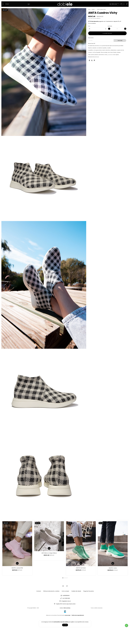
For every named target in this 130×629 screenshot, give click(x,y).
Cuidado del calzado (76, 591)
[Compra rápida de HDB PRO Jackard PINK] (17, 563)
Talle (89, 26)
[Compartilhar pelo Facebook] (89, 60)
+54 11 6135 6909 (66, 598)
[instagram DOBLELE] (63, 586)
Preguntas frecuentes (88, 591)
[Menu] (3, 4)
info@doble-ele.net (66, 601)
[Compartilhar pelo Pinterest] (94, 60)
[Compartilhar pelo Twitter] (92, 60)
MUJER (93, 9)
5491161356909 (66, 595)
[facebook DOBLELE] (67, 586)
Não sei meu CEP (91, 43)
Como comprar (65, 591)
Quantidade (110, 26)
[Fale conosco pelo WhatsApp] (126, 625)
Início (89, 9)
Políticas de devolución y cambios (51, 591)
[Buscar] (28, 4)
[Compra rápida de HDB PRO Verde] (112, 563)
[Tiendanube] (65, 608)
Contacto (38, 591)
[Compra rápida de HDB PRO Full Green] (81, 563)
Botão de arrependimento (78, 615)
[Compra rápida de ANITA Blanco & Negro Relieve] (49, 548)
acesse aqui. (68, 615)
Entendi (65, 625)
